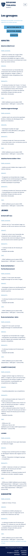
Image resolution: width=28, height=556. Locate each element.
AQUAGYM (14, 35)
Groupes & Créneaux (13, 552)
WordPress (20, 547)
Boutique (17, 554)
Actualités (24, 551)
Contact (24, 554)
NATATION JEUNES (14, 31)
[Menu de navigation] (25, 4)
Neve (7, 547)
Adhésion (24, 552)
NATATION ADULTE (14, 27)
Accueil (16, 551)
